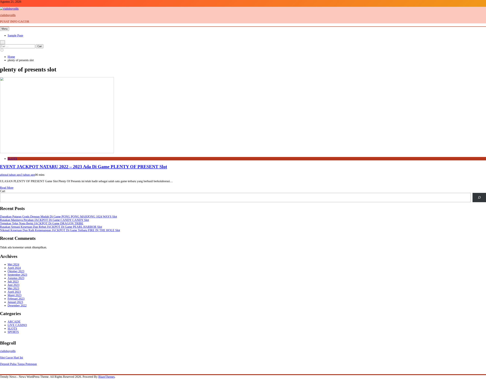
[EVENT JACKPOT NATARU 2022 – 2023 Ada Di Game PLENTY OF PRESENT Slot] (57, 152)
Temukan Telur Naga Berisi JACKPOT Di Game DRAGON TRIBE (41, 223)
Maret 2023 (14, 295)
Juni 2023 (13, 285)
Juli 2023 (13, 281)
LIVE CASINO (17, 325)
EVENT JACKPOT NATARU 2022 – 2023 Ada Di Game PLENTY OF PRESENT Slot (83, 166)
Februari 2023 (16, 298)
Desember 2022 (17, 305)
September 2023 (17, 274)
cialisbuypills (8, 15)
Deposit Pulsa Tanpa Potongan (18, 364)
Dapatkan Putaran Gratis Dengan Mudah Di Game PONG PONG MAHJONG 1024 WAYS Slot (58, 216)
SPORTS (13, 332)
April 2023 (14, 291)
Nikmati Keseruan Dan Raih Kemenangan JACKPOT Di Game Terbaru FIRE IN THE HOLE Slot (60, 230)
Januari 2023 (15, 302)
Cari (2, 191)
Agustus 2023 (16, 278)
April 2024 (14, 267)
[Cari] (479, 197)
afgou (3, 174)
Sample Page (15, 35)
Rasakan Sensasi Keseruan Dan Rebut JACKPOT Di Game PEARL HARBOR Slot (51, 226)
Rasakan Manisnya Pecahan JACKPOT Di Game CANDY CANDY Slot (44, 220)
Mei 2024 (13, 264)
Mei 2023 (13, 288)
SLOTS (12, 158)
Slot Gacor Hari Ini (11, 357)
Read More (6, 187)
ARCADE (14, 321)
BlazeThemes (106, 376)
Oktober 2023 (16, 271)
